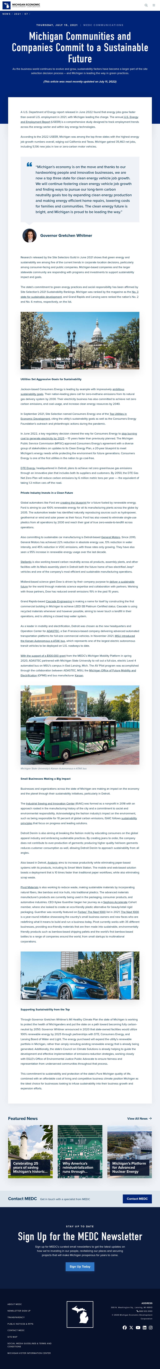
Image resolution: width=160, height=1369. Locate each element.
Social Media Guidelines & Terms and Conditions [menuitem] (30, 1345)
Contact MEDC (137, 1199)
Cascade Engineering (59, 601)
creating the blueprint (73, 502)
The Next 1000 (130, 912)
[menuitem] (146, 5)
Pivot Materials (29, 887)
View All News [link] (137, 1119)
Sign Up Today (80, 1267)
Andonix (53, 862)
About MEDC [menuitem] (15, 1304)
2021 (17, 14)
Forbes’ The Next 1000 (92, 912)
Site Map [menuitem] (13, 1337)
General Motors (110, 537)
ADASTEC (53, 631)
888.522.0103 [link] (145, 1311)
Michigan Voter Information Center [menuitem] (29, 1353)
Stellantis (26, 562)
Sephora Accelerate (115, 902)
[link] (21, 5)
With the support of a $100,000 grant (43, 655)
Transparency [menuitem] (16, 1317)
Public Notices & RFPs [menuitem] (20, 1324)
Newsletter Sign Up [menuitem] (19, 1311)
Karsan (79, 675)
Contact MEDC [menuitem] (16, 1330)
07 (26, 14)
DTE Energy (28, 468)
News (6, 14)
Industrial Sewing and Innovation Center (50, 803)
